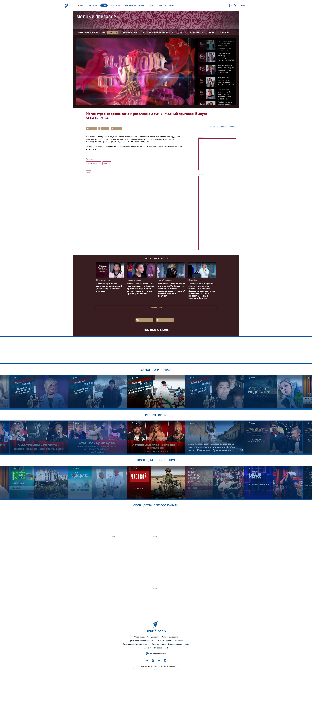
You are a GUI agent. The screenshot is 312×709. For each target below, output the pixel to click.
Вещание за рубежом (158, 653)
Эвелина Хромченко (93, 163)
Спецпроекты (153, 637)
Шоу (104, 5)
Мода (88, 172)
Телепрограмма (166, 5)
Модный (96, 17)
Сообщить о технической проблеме (222, 126)
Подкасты (115, 5)
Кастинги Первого (164, 640)
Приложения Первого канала (141, 640)
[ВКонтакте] (91, 128)
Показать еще (156, 307)
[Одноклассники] (103, 128)
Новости (93, 5)
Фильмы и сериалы (134, 5)
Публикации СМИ (161, 648)
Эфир (81, 5)
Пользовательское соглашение (136, 644)
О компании (139, 637)
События (147, 648)
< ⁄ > (114, 128)
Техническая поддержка (178, 644)
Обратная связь (159, 644)
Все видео (179, 640)
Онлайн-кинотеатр (169, 637)
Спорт (151, 5)
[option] (216, 44)
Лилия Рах (106, 163)
